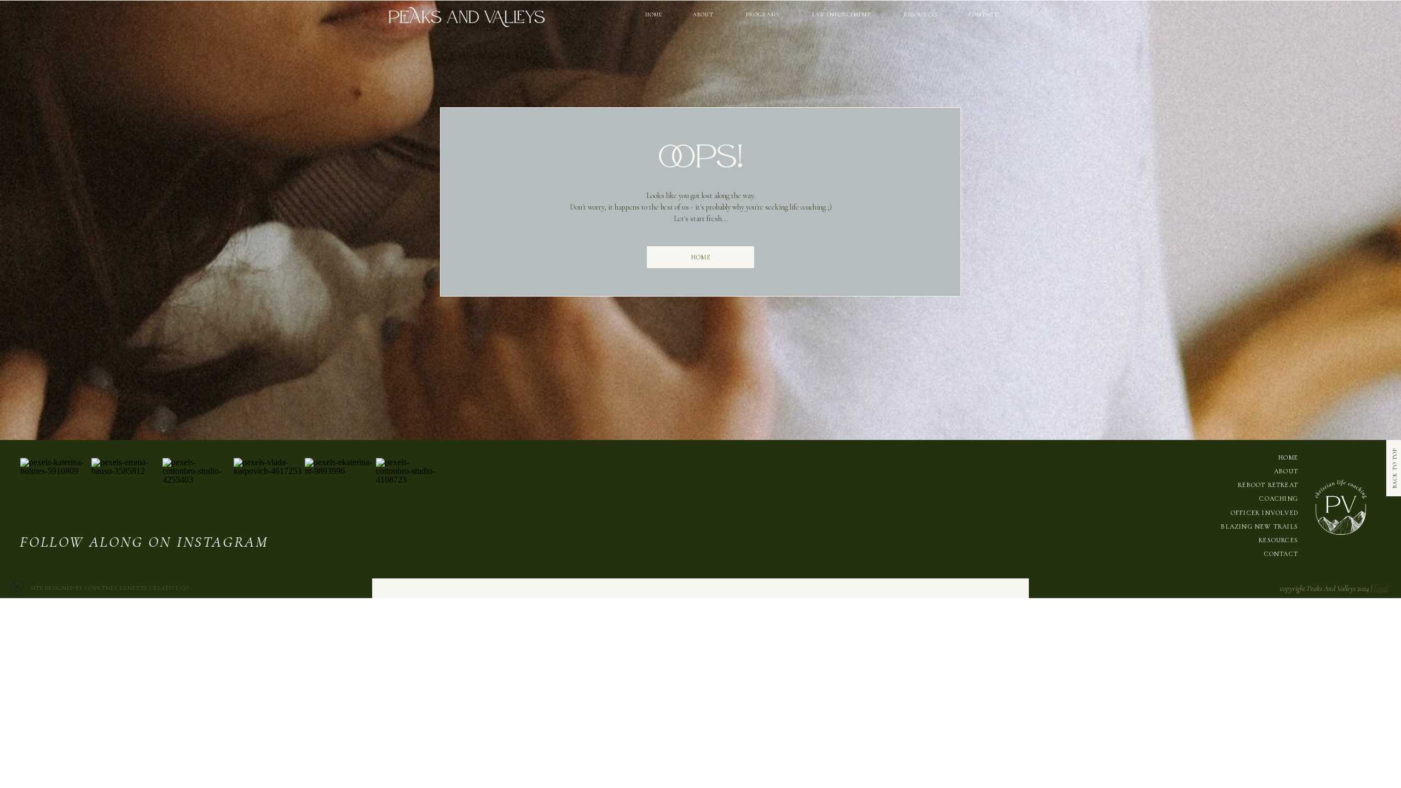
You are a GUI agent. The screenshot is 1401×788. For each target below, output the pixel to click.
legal (1381, 588)
